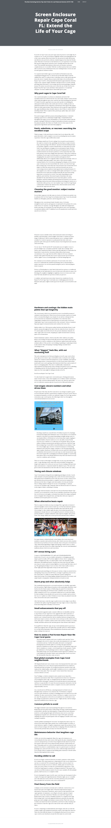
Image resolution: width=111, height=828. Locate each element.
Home (79, 1)
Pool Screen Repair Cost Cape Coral (44, 373)
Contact (84, 1)
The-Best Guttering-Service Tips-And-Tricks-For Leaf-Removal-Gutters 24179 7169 (49, 2)
